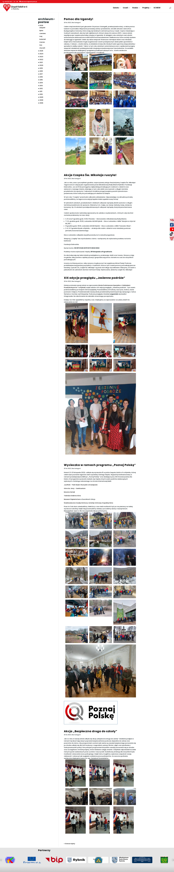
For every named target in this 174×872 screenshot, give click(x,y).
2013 (41, 86)
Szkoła (116, 8)
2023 (41, 57)
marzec (42, 42)
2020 (41, 65)
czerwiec (42, 33)
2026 (41, 25)
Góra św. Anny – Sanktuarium (74, 488)
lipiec (41, 31)
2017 (41, 74)
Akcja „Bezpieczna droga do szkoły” (90, 731)
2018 (41, 71)
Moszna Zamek (69, 492)
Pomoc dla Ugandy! (78, 19)
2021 (41, 62)
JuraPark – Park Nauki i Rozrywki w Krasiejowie (80, 485)
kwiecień (42, 39)
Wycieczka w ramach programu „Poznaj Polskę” (100, 465)
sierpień (42, 28)
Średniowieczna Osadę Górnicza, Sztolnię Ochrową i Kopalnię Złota (88, 503)
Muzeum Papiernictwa (72, 499)
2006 (41, 103)
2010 (41, 94)
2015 (41, 80)
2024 (41, 54)
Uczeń (125, 8)
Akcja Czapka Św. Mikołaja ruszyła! (90, 175)
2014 (41, 83)
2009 (41, 97)
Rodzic (135, 8)
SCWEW (157, 8)
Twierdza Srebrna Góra (72, 496)
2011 (41, 91)
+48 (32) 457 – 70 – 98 (11, 1)
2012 (41, 88)
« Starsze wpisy (69, 844)
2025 (41, 51)
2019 (41, 68)
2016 (41, 77)
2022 (41, 59)
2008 (41, 100)
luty (40, 45)
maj (40, 36)
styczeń (42, 48)
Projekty (145, 8)
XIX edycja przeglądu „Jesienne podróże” (94, 278)
